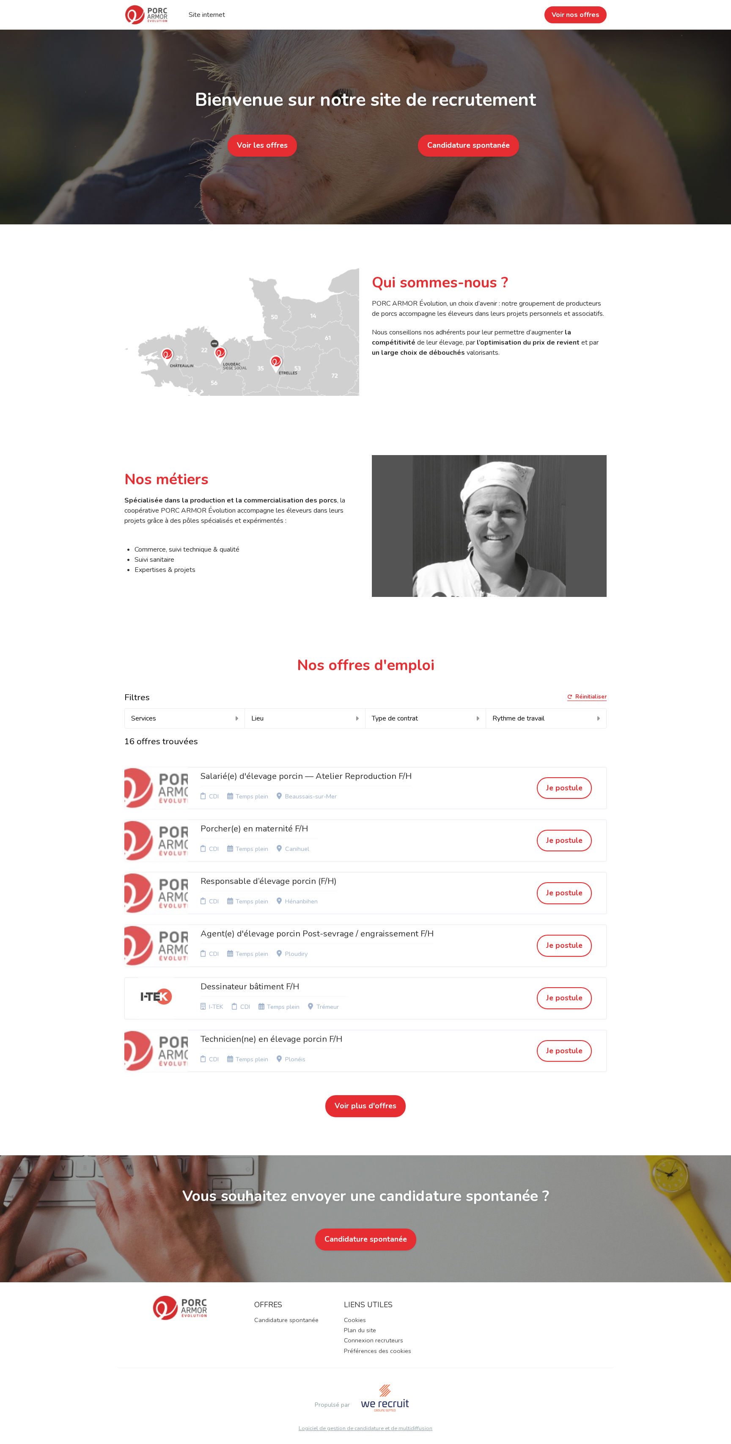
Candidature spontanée (468, 145)
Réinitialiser (591, 697)
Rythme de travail (518, 718)
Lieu (257, 718)
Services (143, 718)
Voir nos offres (575, 14)
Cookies (355, 1320)
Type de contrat (395, 718)
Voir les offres (262, 145)
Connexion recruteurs (373, 1340)
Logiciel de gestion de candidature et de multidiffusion (365, 1428)
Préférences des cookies (377, 1351)
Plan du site (360, 1330)
